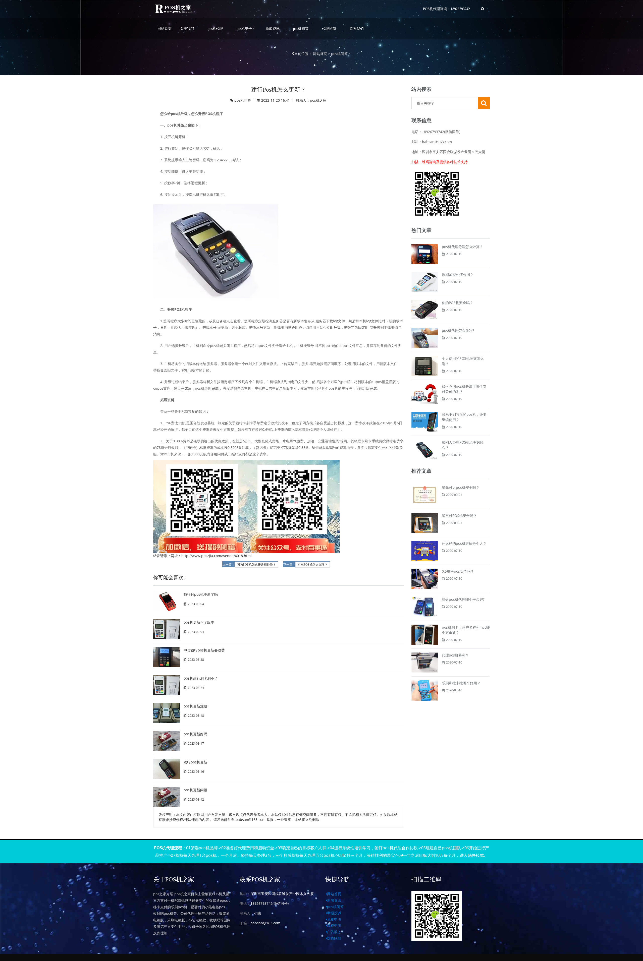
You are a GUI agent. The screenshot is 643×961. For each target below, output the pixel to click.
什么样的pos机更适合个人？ (464, 543)
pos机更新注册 (195, 706)
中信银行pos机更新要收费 (204, 650)
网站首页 (164, 29)
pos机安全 (244, 29)
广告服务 (334, 931)
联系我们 (357, 29)
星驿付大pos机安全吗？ (460, 487)
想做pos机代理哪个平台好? (463, 599)
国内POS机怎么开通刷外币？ (256, 564)
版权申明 (334, 925)
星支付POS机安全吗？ (459, 515)
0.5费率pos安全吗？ (458, 571)
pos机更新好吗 (195, 734)
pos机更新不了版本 (199, 622)
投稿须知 (334, 938)
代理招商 (329, 29)
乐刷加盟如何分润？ (457, 274)
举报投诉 (334, 913)
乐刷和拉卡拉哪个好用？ (461, 683)
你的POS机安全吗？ (457, 302)
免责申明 (334, 919)
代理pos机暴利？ (455, 655)
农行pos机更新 (195, 762)
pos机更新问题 (195, 790)
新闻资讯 (272, 29)
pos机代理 (215, 29)
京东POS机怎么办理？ (313, 564)
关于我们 (187, 29)
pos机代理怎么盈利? (458, 330)
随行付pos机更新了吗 (201, 594)
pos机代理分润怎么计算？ (462, 246)
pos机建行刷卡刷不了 (201, 678)
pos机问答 (300, 29)
